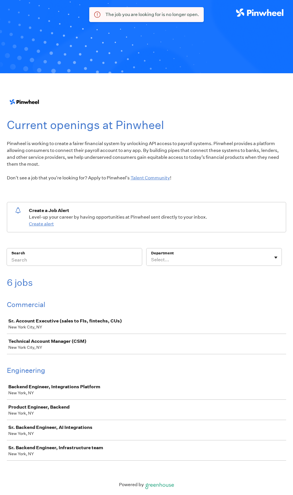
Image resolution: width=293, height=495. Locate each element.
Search (18, 253)
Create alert (41, 224)
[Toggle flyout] (275, 257)
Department (162, 253)
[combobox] (151, 260)
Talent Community (150, 178)
